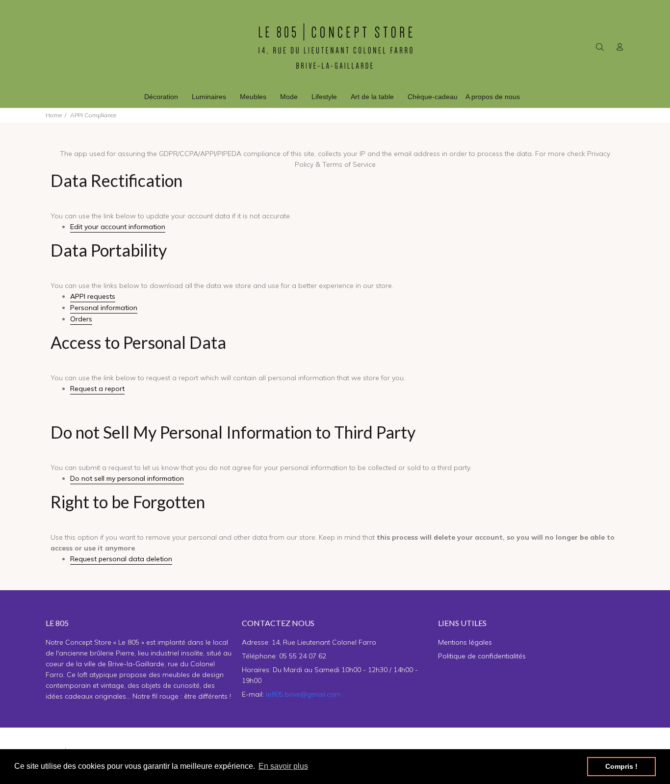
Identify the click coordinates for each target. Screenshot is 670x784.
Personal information (103, 307)
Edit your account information (117, 226)
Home (54, 115)
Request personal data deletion (121, 558)
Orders (81, 318)
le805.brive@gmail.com (303, 694)
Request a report (97, 388)
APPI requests (92, 296)
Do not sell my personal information (127, 478)
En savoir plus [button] (283, 766)
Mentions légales (465, 642)
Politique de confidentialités (482, 656)
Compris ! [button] (621, 766)
